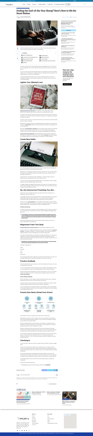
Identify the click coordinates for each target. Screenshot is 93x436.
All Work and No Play (45, 57)
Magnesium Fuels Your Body (27, 59)
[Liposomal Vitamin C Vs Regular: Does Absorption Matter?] (23, 395)
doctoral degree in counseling (31, 128)
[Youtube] (22, 430)
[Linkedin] (24, 430)
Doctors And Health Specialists (25, 16)
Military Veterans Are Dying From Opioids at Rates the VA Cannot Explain (68, 402)
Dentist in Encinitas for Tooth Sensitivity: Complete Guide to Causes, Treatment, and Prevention (68, 58)
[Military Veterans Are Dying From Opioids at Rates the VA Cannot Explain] (69, 395)
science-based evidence (25, 274)
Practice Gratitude (44, 59)
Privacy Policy (29, 0)
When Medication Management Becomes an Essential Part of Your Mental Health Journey (68, 39)
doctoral (46, 135)
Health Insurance (65, 399)
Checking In (24, 62)
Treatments (27, 399)
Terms (34, 0)
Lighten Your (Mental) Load (27, 55)
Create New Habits (44, 55)
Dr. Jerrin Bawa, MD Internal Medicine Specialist (54, 394)
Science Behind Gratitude (27, 60)
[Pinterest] (27, 430)
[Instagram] (20, 430)
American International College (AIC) (27, 133)
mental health (28, 124)
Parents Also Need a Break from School (48, 60)
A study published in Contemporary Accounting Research (31, 214)
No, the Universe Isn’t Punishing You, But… (30, 57)
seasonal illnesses (31, 201)
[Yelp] (29, 430)
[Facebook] (17, 430)
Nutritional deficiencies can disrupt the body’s (29, 227)
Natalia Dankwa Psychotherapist (37, 394)
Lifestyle (27, 8)
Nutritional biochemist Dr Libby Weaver (27, 110)
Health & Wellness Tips (21, 8)
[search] (84, 4)
